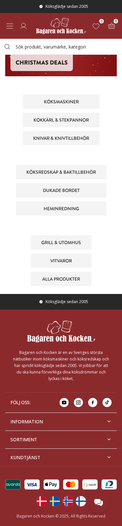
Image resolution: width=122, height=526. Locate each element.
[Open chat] (98, 502)
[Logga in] (23, 26)
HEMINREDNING (61, 208)
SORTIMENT (23, 439)
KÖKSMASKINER (61, 101)
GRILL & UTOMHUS (61, 242)
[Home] (61, 26)
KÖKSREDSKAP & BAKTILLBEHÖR (61, 171)
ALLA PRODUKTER (61, 278)
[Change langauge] (41, 501)
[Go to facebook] (92, 402)
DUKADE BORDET (61, 190)
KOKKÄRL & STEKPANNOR (61, 119)
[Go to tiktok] (107, 402)
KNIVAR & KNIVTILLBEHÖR (61, 138)
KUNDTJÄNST (25, 457)
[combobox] (61, 46)
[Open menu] (10, 26)
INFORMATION (26, 421)
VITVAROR (61, 260)
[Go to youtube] (64, 402)
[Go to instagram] (78, 402)
